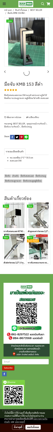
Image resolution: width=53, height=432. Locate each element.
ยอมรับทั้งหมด (33, 427)
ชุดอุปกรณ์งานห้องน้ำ (37, 123)
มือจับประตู (26, 126)
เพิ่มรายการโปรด (13, 117)
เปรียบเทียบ (33, 117)
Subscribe (8, 368)
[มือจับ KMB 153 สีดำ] (26, 42)
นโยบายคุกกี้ (20, 422)
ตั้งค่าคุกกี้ (18, 427)
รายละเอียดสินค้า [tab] (15, 152)
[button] (42, 4)
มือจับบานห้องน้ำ (12, 126)
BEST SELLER (19, 123)
